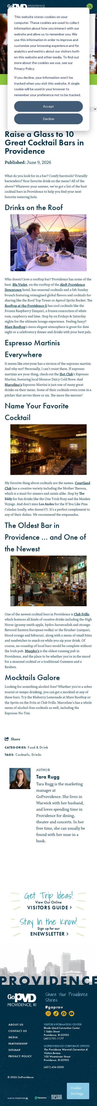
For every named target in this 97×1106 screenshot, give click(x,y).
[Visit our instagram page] (48, 1013)
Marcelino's (13, 385)
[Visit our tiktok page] (56, 1013)
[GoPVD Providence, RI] (22, 1000)
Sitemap (14, 1050)
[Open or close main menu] (90, 7)
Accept (48, 106)
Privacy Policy (20, 1056)
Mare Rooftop (15, 327)
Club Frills (81, 614)
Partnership (18, 1044)
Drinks (36, 754)
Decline (48, 119)
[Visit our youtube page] (71, 1013)
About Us (15, 1025)
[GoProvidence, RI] (26, 7)
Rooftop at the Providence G (26, 306)
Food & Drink (38, 747)
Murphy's (32, 651)
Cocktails (22, 754)
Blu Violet (19, 284)
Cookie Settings (77, 1091)
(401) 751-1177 (54, 1038)
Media (13, 1037)
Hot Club (66, 374)
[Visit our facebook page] (64, 1013)
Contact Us (17, 1031)
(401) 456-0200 (54, 1067)
